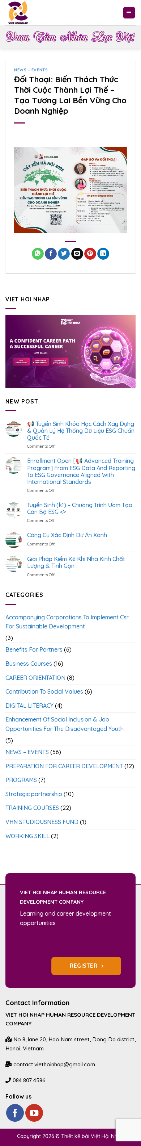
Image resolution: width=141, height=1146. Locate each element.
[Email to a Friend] (77, 254)
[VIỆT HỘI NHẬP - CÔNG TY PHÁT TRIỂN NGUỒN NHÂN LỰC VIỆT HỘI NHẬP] (23, 12)
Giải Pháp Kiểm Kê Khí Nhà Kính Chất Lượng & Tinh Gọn (76, 562)
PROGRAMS (21, 779)
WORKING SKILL (27, 836)
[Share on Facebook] (51, 254)
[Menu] (129, 13)
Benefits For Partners (34, 649)
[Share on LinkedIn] (103, 254)
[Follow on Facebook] (15, 1113)
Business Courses (28, 663)
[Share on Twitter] (64, 254)
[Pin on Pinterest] (90, 254)
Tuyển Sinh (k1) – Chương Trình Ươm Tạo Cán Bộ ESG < (79, 508)
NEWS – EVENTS (31, 69)
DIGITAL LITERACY (29, 705)
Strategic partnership (33, 794)
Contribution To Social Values (44, 691)
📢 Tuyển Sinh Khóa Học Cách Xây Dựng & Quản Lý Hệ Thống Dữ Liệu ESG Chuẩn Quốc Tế (80, 431)
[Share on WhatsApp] (38, 254)
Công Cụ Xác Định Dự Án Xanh (67, 535)
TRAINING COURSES (32, 807)
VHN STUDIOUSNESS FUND (41, 821)
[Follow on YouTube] (34, 1113)
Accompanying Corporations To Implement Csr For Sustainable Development (67, 622)
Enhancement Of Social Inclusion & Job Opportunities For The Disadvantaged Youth (64, 724)
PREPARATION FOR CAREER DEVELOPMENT (64, 766)
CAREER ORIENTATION (35, 677)
